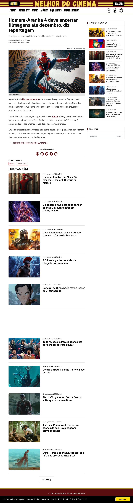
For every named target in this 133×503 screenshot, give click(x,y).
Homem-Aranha (22, 164)
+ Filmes (46, 479)
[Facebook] (109, 10)
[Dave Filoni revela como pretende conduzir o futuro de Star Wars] (24, 239)
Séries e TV (24, 10)
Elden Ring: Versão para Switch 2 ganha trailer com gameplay (114, 114)
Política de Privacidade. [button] (78, 499)
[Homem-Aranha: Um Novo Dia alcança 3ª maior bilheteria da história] (24, 183)
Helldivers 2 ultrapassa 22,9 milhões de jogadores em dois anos (113, 33)
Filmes (13, 10)
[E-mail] (55, 154)
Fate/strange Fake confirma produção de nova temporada (113, 45)
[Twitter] (115, 10)
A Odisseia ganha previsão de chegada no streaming (59, 262)
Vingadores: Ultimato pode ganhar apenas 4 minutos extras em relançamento (62, 207)
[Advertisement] (47, 321)
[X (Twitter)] (46, 154)
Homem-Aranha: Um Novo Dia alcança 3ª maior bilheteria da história (60, 180)
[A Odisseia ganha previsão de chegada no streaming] (24, 267)
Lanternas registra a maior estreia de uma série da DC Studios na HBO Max (113, 103)
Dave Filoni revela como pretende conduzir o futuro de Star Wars (62, 234)
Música (44, 10)
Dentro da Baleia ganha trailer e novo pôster (64, 371)
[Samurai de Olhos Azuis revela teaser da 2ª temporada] (24, 294)
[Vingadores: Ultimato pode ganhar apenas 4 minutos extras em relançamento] (24, 211)
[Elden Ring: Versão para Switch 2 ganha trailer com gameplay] (97, 113)
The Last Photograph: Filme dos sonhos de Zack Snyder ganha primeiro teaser (61, 428)
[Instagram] (121, 10)
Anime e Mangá (71, 10)
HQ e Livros (56, 10)
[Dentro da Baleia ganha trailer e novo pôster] (24, 376)
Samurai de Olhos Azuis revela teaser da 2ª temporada (64, 289)
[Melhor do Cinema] (65, 4)
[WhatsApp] (37, 154)
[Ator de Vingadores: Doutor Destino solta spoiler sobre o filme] (24, 404)
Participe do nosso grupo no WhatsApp (30, 142)
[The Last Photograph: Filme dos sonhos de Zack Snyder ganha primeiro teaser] (24, 431)
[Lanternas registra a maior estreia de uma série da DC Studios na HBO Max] (97, 101)
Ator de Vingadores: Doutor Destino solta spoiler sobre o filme (62, 399)
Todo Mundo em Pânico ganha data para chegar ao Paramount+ (62, 343)
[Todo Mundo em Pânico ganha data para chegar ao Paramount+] (24, 348)
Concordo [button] (122, 499)
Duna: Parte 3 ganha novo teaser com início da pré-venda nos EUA (64, 454)
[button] (113, 499)
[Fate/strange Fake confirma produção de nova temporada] (97, 43)
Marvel (55, 116)
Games (35, 10)
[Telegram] (51, 154)
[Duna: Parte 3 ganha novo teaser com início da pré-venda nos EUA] (24, 459)
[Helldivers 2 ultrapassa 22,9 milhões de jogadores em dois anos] (97, 32)
